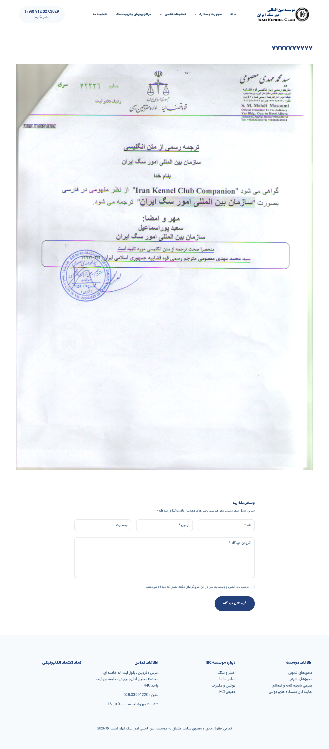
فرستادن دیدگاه (234, 603)
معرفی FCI (227, 692)
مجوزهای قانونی (300, 673)
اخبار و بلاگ (227, 673)
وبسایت (122, 525)
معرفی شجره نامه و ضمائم (292, 686)
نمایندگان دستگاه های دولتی (291, 692)
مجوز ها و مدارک (210, 14)
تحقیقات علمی (175, 14)
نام (247, 525)
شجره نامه (99, 14)
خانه (233, 14)
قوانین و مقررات (223, 686)
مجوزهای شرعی (301, 679)
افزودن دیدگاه (240, 543)
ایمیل (183, 525)
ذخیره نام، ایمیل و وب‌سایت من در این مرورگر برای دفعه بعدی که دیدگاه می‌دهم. (197, 587)
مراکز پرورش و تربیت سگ (133, 14)
